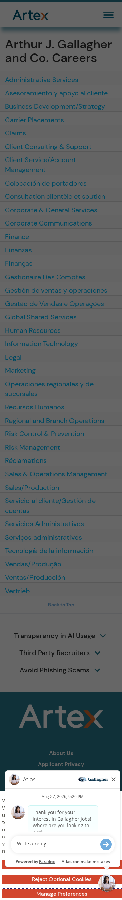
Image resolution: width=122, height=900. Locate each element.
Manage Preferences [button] (61, 893)
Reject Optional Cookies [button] (62, 879)
